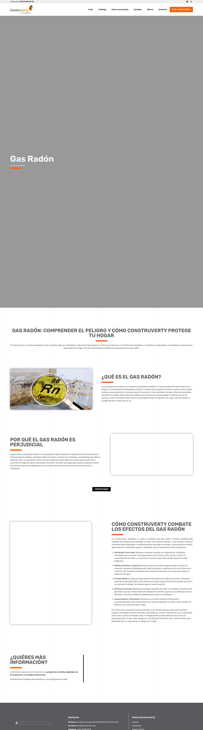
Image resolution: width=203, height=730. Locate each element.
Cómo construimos (120, 9)
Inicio (90, 9)
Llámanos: (22, 2)
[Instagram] (191, 1)
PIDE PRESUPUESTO (181, 9)
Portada (13, 165)
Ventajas (138, 9)
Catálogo (102, 9)
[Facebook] (187, 1)
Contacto (162, 9)
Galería (150, 9)
